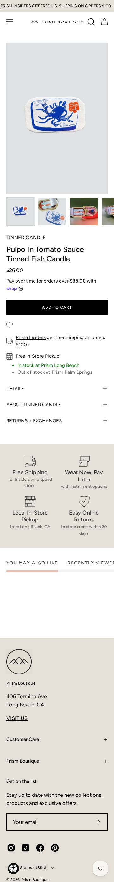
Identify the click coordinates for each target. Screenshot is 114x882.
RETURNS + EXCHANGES (34, 421)
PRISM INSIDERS (16, 5)
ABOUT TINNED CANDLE (33, 405)
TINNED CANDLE (26, 238)
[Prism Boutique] (57, 22)
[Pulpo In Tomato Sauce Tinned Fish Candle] (20, 211)
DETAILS (15, 388)
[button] (90, 21)
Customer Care (22, 739)
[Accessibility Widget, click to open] (13, 868)
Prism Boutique (20, 683)
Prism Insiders (31, 337)
